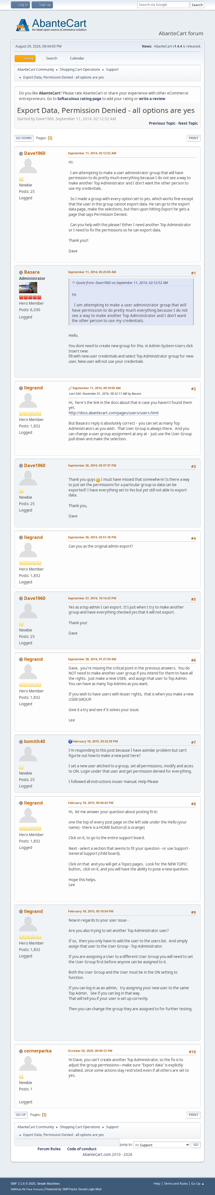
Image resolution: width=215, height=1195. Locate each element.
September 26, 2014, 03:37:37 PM (92, 465)
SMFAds (16, 1189)
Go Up (21, 1115)
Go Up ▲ (197, 1183)
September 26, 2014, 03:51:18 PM (92, 537)
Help (157, 1183)
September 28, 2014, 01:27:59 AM (92, 659)
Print (193, 138)
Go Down (24, 138)
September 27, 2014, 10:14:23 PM (92, 598)
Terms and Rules (176, 1183)
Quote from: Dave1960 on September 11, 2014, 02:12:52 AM (122, 282)
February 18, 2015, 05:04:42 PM (90, 803)
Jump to (126, 1144)
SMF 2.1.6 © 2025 (23, 1183)
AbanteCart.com (97, 1154)
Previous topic (162, 123)
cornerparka (38, 1051)
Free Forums (35, 1189)
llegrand (33, 388)
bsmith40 (34, 741)
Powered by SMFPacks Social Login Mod (73, 1189)
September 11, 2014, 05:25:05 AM (92, 272)
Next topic (188, 123)
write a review (152, 98)
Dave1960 (34, 153)
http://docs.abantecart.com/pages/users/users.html (113, 412)
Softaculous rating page (79, 98)
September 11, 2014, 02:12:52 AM (92, 153)
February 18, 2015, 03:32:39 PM (95, 741)
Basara (32, 272)
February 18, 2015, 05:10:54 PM (90, 911)
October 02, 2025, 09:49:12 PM (90, 1051)
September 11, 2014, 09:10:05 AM (97, 388)
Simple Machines (48, 1183)
